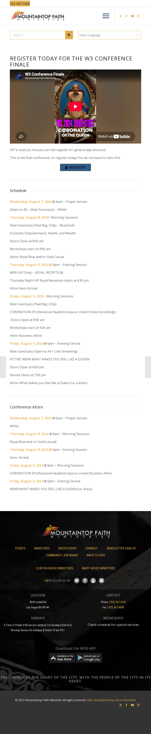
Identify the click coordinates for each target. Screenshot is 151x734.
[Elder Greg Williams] (3, 367)
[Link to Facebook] (126, 16)
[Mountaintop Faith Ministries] (75, 16)
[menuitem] (104, 16)
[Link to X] (120, 16)
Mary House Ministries (98, 568)
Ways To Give (96, 555)
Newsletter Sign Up (121, 548)
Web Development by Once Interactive (111, 700)
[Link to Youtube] (132, 16)
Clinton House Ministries (54, 568)
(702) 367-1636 (117, 602)
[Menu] (104, 16)
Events (20, 548)
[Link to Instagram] (138, 16)
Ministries (42, 548)
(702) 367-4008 (115, 607)
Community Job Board (62, 555)
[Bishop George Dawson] (148, 367)
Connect (91, 548)
